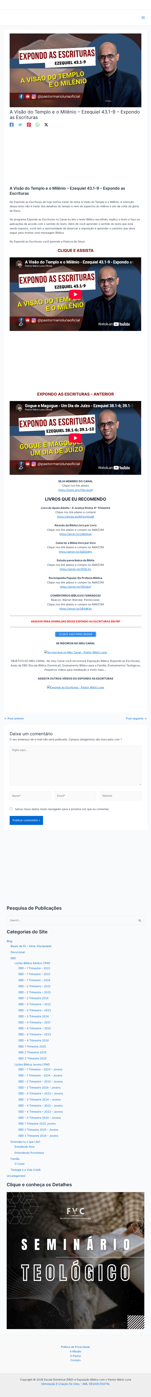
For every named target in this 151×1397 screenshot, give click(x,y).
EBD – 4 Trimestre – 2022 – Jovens (40, 1105)
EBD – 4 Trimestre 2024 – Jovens (39, 1117)
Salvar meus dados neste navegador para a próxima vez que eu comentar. (62, 809)
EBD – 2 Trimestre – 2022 (34, 986)
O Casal (19, 1163)
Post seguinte (136, 718)
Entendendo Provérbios (29, 1152)
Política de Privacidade (75, 1346)
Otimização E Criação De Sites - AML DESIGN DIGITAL (75, 1383)
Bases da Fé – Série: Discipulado (31, 946)
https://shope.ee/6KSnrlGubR (75, 516)
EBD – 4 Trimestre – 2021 (34, 1022)
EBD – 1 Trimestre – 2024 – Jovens (40, 1075)
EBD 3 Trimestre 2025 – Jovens (38, 1135)
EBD (13, 958)
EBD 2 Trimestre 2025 (32, 1052)
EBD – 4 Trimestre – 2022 (34, 1028)
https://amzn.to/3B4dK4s (75, 608)
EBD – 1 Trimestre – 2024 (34, 980)
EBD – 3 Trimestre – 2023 (34, 1010)
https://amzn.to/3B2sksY (75, 586)
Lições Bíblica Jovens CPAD (32, 1064)
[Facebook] (12, 125)
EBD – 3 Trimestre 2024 (33, 1016)
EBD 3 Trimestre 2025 (32, 1058)
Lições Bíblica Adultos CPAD (32, 963)
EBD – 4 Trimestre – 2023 (34, 1034)
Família (15, 1158)
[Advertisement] (75, 156)
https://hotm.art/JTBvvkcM (75, 490)
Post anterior (14, 718)
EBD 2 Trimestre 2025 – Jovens (38, 1129)
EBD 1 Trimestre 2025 (32, 1046)
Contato (75, 1360)
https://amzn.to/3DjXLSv (75, 569)
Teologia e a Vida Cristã (26, 1169)
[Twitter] (20, 125)
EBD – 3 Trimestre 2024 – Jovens (39, 1099)
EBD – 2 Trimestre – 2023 (34, 992)
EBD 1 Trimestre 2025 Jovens (37, 1123)
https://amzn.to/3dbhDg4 (75, 534)
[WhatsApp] (38, 125)
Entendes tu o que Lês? (25, 1141)
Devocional (18, 952)
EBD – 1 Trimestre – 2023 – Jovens (40, 1069)
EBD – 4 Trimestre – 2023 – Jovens (40, 1111)
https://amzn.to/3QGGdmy (75, 551)
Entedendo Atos (25, 1146)
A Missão (75, 1351)
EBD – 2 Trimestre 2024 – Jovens (39, 1087)
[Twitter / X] (46, 125)
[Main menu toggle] (143, 18)
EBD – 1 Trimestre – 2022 (34, 968)
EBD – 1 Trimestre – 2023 (34, 974)
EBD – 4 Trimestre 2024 (33, 1040)
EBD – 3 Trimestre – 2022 (34, 1004)
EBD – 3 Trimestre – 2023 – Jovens (40, 1093)
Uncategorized (16, 1175)
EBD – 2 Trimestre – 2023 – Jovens (40, 1081)
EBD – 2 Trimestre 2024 (33, 998)
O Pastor (75, 1355)
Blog (9, 941)
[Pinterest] (29, 125)
